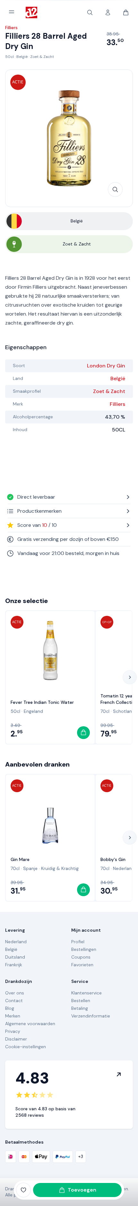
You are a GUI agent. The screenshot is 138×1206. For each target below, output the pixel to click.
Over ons (14, 993)
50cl (9, 56)
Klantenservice (86, 993)
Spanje (30, 868)
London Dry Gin (106, 365)
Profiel (77, 942)
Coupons (81, 957)
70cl (104, 711)
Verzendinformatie (90, 1016)
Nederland (123, 868)
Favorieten (82, 965)
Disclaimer (16, 1039)
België (22, 56)
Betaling (79, 1008)
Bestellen (80, 1000)
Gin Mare (20, 859)
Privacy (12, 1031)
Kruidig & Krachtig (60, 868)
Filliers (117, 404)
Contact (14, 1000)
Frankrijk (13, 965)
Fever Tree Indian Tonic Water (42, 702)
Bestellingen (83, 949)
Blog (9, 1008)
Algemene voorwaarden (30, 1023)
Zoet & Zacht (42, 56)
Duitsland (15, 957)
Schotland (124, 711)
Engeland (33, 711)
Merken (12, 1016)
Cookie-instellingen (25, 1046)
